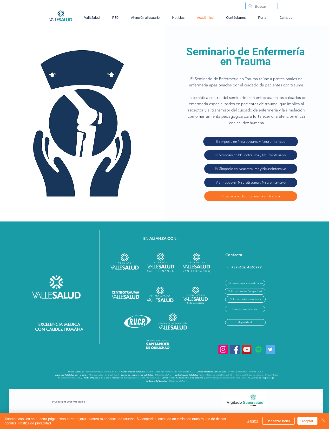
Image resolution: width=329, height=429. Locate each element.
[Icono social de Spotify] (258, 349)
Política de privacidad (34, 423)
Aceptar (307, 420)
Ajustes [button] (252, 420)
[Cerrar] (323, 420)
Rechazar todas (278, 420)
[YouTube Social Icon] (246, 349)
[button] (250, 141)
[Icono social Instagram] (223, 349)
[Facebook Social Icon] (235, 349)
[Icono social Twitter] (270, 349)
